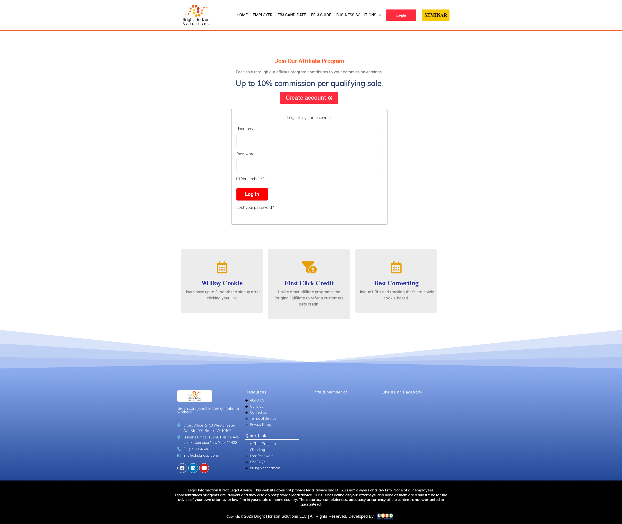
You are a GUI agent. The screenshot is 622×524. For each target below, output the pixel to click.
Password (245, 153)
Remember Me (253, 178)
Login (401, 15)
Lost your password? (255, 207)
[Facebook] (182, 468)
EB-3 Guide (321, 15)
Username (245, 128)
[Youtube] (204, 468)
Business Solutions (356, 15)
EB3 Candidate (291, 15)
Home (242, 15)
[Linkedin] (193, 468)
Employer (262, 15)
